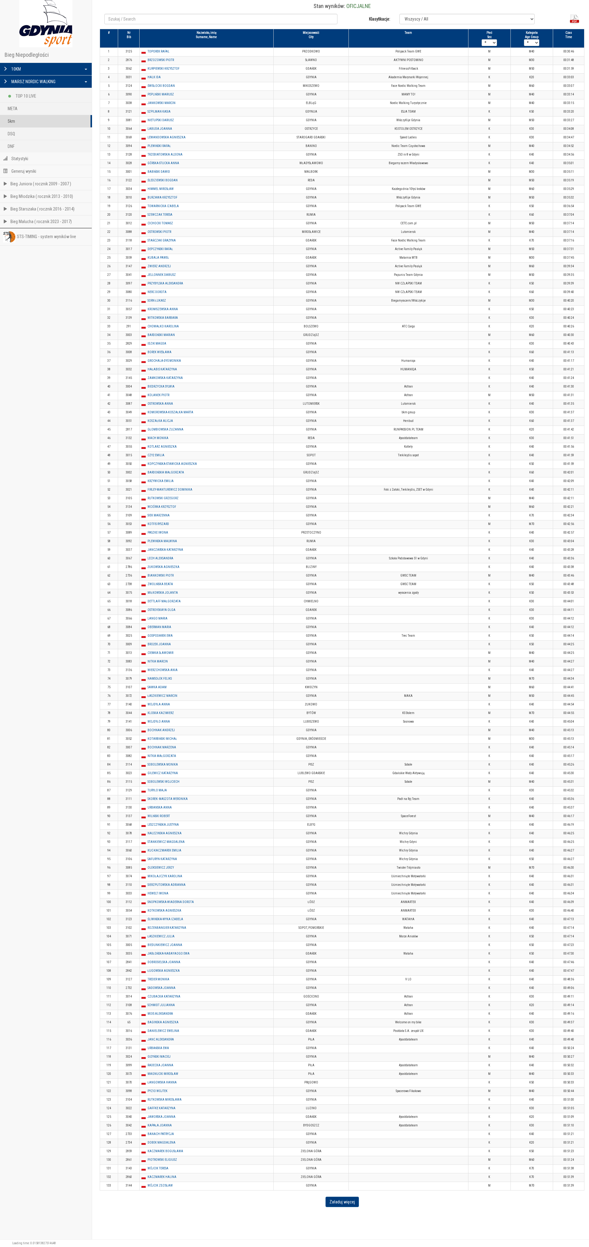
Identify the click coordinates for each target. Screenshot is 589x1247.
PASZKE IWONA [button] (158, 532)
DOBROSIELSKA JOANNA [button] (164, 962)
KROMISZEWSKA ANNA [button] (163, 309)
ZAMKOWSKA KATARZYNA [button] (165, 378)
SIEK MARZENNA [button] (159, 515)
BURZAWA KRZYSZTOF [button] (162, 197)
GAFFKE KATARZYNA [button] (161, 1108)
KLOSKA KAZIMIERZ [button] (161, 713)
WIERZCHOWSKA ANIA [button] (163, 670)
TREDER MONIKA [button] (158, 979)
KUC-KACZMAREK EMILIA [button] (164, 850)
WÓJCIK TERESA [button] (158, 1168)
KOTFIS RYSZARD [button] (158, 524)
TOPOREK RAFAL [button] (158, 51)
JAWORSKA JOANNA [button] (161, 1116)
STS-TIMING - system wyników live (46, 236)
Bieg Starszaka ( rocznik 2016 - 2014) (42, 209)
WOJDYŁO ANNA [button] (159, 721)
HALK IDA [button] (154, 77)
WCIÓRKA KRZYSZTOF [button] (162, 506)
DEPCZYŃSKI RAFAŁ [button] (160, 249)
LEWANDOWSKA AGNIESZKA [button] (167, 137)
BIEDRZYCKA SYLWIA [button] (161, 386)
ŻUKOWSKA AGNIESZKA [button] (163, 567)
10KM (15, 69)
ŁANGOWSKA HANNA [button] (162, 1082)
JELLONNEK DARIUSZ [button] (162, 274)
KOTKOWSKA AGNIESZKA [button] (164, 910)
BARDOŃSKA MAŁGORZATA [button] (166, 472)
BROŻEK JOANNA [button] (159, 644)
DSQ (11, 133)
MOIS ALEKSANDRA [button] (160, 1013)
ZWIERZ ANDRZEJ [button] (159, 266)
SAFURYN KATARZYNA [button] (162, 859)
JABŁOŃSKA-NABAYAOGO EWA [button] (169, 953)
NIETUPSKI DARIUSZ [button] (161, 120)
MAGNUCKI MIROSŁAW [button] (163, 1073)
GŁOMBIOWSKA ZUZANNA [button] (165, 429)
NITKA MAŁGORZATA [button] (162, 756)
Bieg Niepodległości (27, 55)
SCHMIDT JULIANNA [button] (161, 1005)
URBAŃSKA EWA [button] (158, 1048)
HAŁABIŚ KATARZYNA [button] (162, 369)
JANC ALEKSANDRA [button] (161, 1039)
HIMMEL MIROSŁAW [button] (161, 189)
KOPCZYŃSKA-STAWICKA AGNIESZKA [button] (172, 463)
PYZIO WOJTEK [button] (157, 1091)
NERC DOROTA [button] (157, 292)
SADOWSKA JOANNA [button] (161, 988)
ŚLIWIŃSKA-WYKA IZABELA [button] (165, 919)
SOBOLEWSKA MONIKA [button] (163, 764)
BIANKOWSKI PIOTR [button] (161, 575)
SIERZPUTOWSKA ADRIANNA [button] (167, 884)
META (12, 108)
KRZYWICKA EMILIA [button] (161, 481)
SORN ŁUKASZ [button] (157, 300)
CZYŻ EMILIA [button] (156, 455)
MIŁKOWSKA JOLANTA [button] (163, 592)
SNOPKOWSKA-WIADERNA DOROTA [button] (171, 902)
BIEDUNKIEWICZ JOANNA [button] (165, 945)
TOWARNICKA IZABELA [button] (163, 206)
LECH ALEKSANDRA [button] (160, 558)
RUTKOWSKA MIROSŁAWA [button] (165, 1099)
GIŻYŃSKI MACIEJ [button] (159, 1056)
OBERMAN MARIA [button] (159, 627)
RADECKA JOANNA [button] (160, 1065)
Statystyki (19, 158)
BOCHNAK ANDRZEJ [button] (161, 730)
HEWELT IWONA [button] (158, 893)
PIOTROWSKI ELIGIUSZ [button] (162, 1159)
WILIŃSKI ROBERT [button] (159, 816)
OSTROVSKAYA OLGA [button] (161, 610)
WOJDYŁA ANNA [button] (159, 704)
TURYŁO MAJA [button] (157, 790)
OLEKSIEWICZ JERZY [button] (161, 867)
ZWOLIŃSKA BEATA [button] (160, 584)
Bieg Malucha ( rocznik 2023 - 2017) (41, 221)
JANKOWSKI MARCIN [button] (161, 103)
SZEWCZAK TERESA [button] (160, 214)
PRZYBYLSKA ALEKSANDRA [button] (165, 283)
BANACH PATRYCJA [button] (161, 1134)
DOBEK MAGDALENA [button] (161, 1142)
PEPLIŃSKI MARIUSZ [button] (161, 94)
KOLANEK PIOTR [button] (158, 395)
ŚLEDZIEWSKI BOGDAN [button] (163, 180)
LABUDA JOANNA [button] (160, 128)
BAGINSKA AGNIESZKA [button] (163, 1022)
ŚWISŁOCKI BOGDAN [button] (161, 85)
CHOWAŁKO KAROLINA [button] (163, 326)
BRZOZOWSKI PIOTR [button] (161, 60)
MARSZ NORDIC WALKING (33, 81)
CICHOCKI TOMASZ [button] (160, 223)
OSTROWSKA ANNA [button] (160, 403)
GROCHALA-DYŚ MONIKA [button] (164, 360)
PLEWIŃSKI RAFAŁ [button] (159, 146)
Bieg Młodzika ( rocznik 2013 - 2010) (41, 196)
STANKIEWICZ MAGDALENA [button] (166, 842)
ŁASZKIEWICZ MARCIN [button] (162, 695)
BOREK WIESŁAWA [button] (159, 352)
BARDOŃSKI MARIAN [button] (161, 335)
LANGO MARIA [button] (157, 618)
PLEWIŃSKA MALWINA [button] (162, 541)
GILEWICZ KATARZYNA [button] (163, 773)
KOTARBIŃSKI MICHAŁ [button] (162, 738)
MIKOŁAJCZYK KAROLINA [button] (165, 876)
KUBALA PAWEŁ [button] (158, 257)
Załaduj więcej (342, 1201)
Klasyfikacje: (379, 19)
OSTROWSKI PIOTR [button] (159, 232)
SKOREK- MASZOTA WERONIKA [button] (168, 799)
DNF (11, 146)
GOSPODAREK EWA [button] (160, 635)
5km (11, 121)
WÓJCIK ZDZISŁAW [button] (160, 1185)
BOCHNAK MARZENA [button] (162, 747)
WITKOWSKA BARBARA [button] (163, 317)
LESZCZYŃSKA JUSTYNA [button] (163, 824)
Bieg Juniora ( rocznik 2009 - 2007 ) (40, 183)
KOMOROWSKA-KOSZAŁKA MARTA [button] (170, 412)
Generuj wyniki (23, 171)
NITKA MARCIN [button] (158, 661)
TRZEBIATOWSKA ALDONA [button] (165, 154)
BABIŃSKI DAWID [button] (159, 171)
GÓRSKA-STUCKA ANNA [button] (163, 163)
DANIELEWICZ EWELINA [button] (163, 1031)
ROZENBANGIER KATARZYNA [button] (167, 927)
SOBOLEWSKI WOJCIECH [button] (163, 781)
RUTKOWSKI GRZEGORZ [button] (163, 498)
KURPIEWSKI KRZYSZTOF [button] (163, 68)
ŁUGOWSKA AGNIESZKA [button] (164, 970)
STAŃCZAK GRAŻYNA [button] (162, 240)
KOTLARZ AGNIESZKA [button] (162, 446)
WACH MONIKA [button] (158, 438)
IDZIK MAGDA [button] (157, 343)
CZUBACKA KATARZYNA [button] (164, 996)
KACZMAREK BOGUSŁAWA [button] (165, 1151)
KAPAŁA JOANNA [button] (160, 1125)
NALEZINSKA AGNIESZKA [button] (165, 833)
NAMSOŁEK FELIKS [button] (160, 678)
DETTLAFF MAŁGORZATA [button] (164, 601)
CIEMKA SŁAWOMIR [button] (160, 652)
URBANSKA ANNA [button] (160, 807)
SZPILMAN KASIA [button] (159, 111)
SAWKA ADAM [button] (157, 687)
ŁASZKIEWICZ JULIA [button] (161, 936)
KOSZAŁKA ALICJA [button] (160, 421)
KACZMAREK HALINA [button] (162, 1177)
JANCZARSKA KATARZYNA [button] (165, 549)
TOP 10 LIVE (25, 96)
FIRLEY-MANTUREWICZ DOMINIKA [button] (170, 489)
